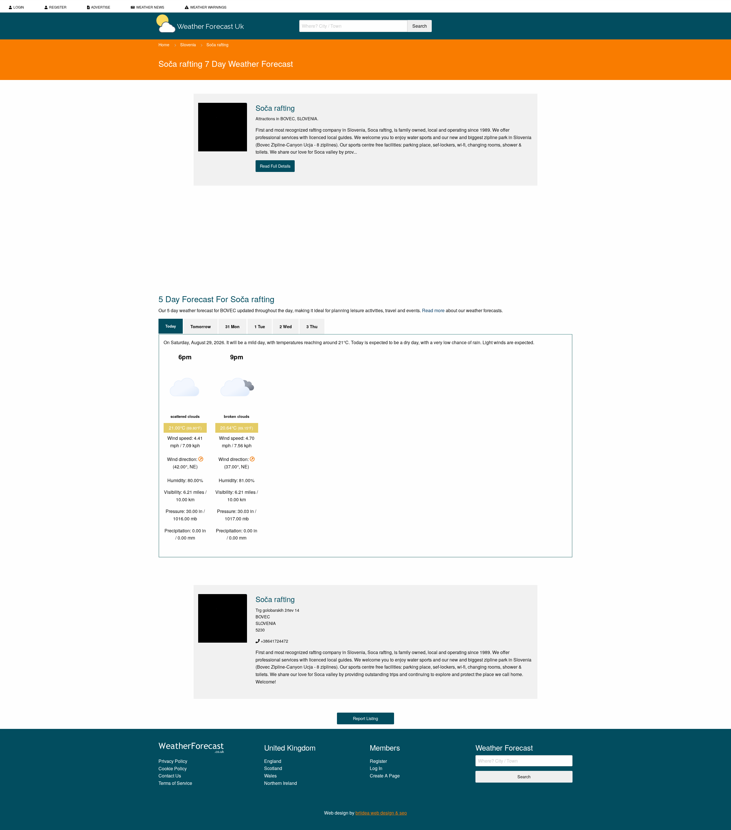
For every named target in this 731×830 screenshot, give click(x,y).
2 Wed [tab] (286, 326)
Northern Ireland (280, 783)
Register (58, 7)
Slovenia (188, 44)
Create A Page (385, 775)
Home (163, 44)
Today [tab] (170, 326)
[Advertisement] (329, 239)
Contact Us (169, 775)
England (272, 761)
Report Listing (365, 718)
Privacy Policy (172, 761)
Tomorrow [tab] (200, 326)
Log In (376, 768)
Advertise (100, 7)
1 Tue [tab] (259, 326)
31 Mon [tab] (232, 326)
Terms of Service (175, 783)
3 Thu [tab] (312, 326)
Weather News (150, 7)
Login (18, 7)
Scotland (273, 768)
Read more (433, 310)
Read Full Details (275, 166)
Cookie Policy (172, 768)
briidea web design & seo (381, 812)
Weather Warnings (208, 7)
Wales (270, 775)
